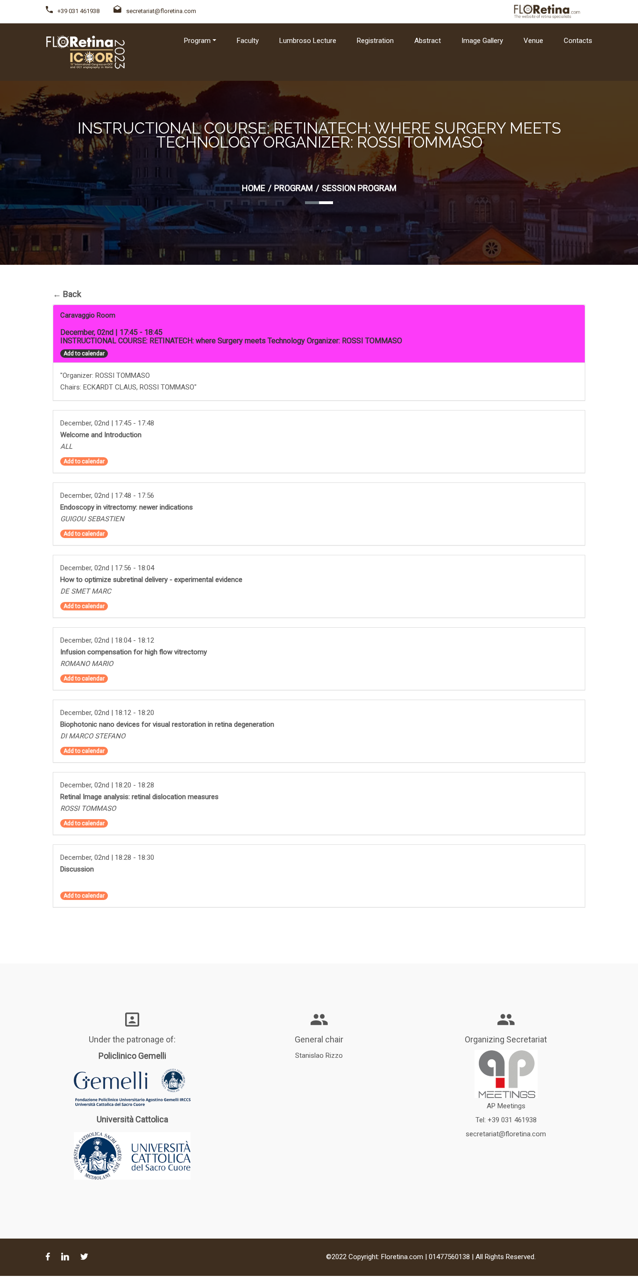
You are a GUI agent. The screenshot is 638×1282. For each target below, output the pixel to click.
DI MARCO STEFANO (92, 736)
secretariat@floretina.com (161, 10)
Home (253, 188)
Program (293, 188)
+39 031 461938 (78, 10)
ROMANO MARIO (86, 663)
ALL (66, 446)
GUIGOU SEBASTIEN (92, 519)
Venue (533, 40)
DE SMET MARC (85, 591)
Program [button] (197, 40)
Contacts (578, 40)
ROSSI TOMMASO (88, 808)
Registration (375, 40)
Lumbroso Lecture (307, 40)
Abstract (427, 40)
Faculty (248, 40)
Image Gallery (482, 40)
